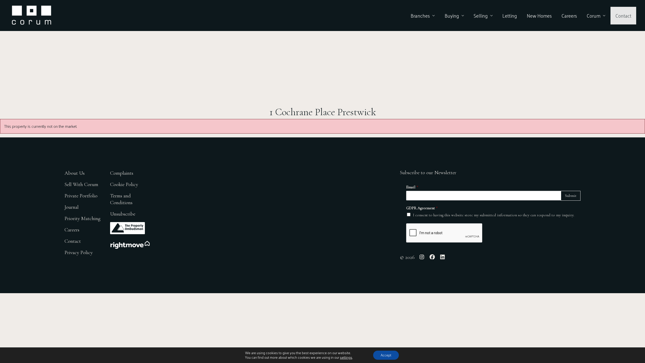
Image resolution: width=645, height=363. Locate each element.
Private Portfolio (81, 196)
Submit (570, 195)
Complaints (121, 173)
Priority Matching (82, 218)
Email (412, 187)
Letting (509, 15)
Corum (593, 15)
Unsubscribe (122, 214)
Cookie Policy (124, 184)
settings (346, 357)
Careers (569, 15)
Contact (623, 15)
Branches (420, 15)
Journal (71, 207)
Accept (386, 355)
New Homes (539, 15)
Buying (452, 15)
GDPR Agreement (422, 207)
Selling (481, 15)
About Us (74, 173)
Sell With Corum (81, 184)
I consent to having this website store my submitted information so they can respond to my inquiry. (493, 215)
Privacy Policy (78, 252)
